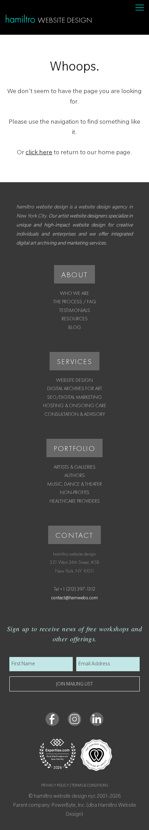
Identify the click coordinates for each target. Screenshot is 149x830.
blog (74, 327)
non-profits (74, 492)
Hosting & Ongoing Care (74, 405)
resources (75, 318)
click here (39, 153)
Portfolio (74, 448)
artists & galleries (75, 467)
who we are (74, 293)
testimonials (74, 310)
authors (74, 475)
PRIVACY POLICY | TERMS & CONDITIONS (74, 786)
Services (74, 361)
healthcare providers (75, 501)
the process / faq (74, 301)
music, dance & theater (74, 484)
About (74, 275)
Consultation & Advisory (74, 414)
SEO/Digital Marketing (74, 397)
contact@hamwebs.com (74, 598)
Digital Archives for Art (74, 388)
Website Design (74, 380)
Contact (74, 535)
